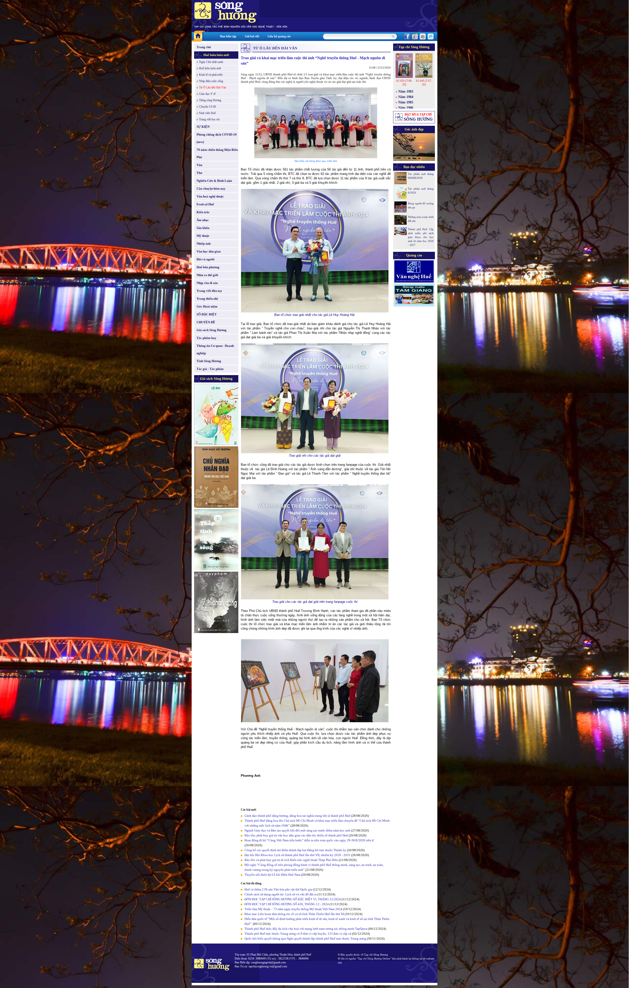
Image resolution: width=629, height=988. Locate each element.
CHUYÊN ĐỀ (206, 322)
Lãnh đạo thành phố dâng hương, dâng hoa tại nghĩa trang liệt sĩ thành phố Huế (297, 816)
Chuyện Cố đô (207, 106)
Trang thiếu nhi (207, 298)
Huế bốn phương (208, 267)
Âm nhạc (203, 220)
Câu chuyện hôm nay (211, 188)
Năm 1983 (405, 91)
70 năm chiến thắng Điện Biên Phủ (217, 153)
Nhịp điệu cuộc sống (211, 81)
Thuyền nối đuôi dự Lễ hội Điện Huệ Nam (272, 874)
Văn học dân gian (209, 251)
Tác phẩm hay (206, 338)
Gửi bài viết (252, 36)
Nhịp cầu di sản (207, 283)
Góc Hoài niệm (207, 306)
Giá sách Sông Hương (212, 330)
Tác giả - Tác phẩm (210, 369)
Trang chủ (204, 47)
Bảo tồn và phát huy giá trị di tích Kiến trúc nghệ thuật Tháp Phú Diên (291, 860)
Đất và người (205, 259)
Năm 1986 (405, 108)
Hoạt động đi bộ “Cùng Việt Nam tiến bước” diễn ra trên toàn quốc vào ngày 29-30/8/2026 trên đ (309, 840)
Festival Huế (205, 204)
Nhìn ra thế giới (207, 275)
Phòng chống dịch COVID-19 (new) (217, 138)
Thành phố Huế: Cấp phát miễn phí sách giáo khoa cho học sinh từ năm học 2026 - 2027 (421, 237)
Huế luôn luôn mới (216, 55)
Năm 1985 (405, 102)
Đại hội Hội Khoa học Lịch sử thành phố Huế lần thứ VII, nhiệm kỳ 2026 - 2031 (297, 855)
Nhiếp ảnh (204, 243)
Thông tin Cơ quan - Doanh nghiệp (215, 349)
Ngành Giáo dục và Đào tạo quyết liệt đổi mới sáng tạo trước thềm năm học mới (297, 830)
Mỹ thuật (203, 236)
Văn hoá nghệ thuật (210, 196)
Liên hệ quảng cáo (279, 36)
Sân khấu (203, 228)
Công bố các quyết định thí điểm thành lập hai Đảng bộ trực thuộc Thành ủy (295, 850)
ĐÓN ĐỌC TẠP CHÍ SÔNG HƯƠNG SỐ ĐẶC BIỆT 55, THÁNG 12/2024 (292, 899)
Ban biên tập (228, 36)
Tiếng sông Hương (210, 100)
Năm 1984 (405, 97)
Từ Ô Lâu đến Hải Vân (212, 87)
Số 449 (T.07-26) (424, 82)
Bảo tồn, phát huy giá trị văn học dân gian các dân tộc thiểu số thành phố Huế (296, 835)
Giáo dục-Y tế (207, 94)
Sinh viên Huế (207, 113)
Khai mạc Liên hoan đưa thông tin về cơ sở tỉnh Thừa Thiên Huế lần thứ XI (294, 914)
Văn (199, 165)
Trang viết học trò (209, 119)
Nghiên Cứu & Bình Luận (214, 181)
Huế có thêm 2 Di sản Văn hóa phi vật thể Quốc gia (278, 889)
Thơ (199, 173)
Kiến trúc (203, 212)
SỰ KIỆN (203, 126)
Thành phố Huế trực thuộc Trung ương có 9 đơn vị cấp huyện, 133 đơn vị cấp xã (297, 933)
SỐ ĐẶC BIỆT (207, 314)
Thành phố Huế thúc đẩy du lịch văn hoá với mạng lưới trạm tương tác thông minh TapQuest (306, 929)
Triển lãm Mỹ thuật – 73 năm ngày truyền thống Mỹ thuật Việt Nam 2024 (293, 909)
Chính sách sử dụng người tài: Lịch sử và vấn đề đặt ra (280, 894)
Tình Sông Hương (209, 361)
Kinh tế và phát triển (211, 74)
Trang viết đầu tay (209, 291)
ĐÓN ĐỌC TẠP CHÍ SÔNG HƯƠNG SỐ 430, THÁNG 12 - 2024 (286, 904)
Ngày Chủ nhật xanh (211, 62)
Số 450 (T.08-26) (404, 82)
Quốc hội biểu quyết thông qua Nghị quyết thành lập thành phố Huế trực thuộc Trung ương (305, 938)
